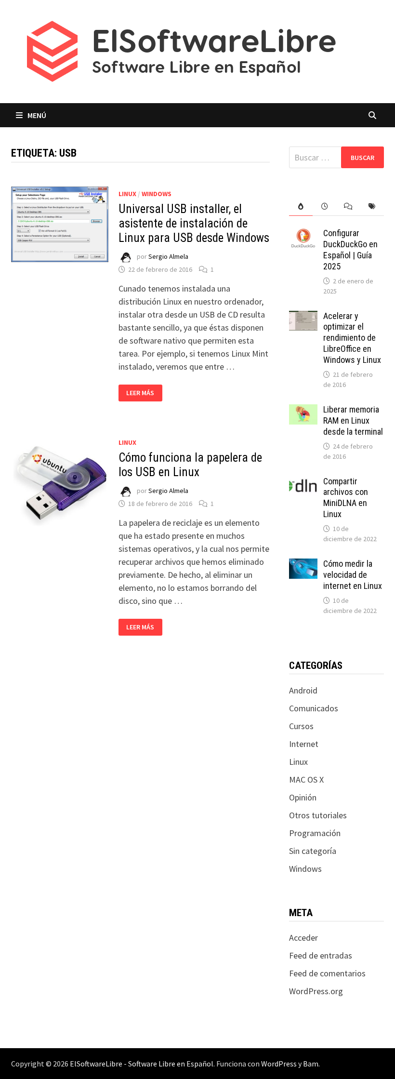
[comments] (348, 206)
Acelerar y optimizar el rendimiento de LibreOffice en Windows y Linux (352, 338)
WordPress (279, 1063)
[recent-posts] (324, 206)
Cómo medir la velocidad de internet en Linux (352, 575)
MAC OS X (306, 779)
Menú (36, 115)
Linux (127, 193)
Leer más (144, 393)
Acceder (303, 937)
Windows (156, 193)
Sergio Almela (168, 256)
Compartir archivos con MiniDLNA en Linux (345, 498)
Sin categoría (312, 850)
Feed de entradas (320, 955)
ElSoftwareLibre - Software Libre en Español (141, 1063)
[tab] (301, 206)
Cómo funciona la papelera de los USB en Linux (190, 465)
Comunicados (313, 708)
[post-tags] (371, 206)
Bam (310, 1063)
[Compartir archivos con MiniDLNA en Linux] (303, 482)
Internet (303, 743)
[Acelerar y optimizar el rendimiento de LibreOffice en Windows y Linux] (303, 317)
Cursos (301, 726)
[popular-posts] (301, 206)
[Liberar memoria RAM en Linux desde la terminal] (303, 410)
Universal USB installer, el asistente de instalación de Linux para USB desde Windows (193, 223)
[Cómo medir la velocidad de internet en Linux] (303, 565)
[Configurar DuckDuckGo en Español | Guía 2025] (303, 234)
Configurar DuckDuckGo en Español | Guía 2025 (350, 249)
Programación (315, 833)
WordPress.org (316, 991)
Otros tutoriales (318, 815)
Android (303, 690)
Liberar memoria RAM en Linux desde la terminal (353, 420)
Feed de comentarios (327, 973)
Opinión (302, 797)
